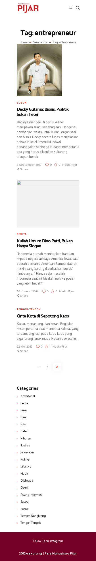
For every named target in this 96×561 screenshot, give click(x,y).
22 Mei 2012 (24, 346)
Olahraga (27, 480)
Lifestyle (26, 466)
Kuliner (25, 459)
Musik (24, 473)
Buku (24, 410)
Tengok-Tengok (29, 309)
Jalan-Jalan (27, 452)
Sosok (22, 102)
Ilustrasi (26, 445)
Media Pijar (69, 164)
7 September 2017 (29, 164)
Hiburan (26, 438)
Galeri (24, 431)
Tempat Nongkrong (33, 516)
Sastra (25, 501)
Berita (22, 234)
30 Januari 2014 (27, 291)
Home (23, 43)
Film (23, 417)
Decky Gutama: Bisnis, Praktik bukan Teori (43, 112)
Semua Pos (40, 42)
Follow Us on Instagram (48, 541)
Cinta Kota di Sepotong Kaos (43, 316)
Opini (24, 487)
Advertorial (28, 396)
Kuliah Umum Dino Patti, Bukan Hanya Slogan (45, 244)
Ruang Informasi (31, 495)
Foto (23, 424)
